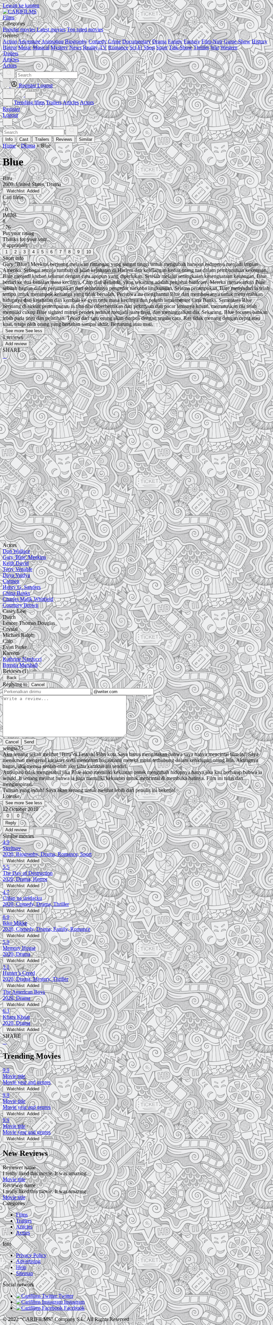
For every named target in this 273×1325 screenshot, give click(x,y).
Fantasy (192, 41)
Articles (71, 102)
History (259, 41)
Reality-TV (95, 47)
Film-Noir (211, 41)
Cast (23, 139)
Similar (85, 139)
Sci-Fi (136, 47)
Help (21, 1267)
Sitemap (24, 1273)
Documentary (136, 41)
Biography (76, 41)
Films (22, 1214)
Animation (52, 41)
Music (24, 47)
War (214, 47)
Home (9, 145)
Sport (161, 47)
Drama (159, 41)
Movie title (14, 1179)
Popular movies (19, 29)
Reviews (64, 139)
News (75, 47)
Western (228, 47)
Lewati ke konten (21, 5)
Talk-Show (180, 47)
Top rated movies (85, 29)
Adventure (29, 41)
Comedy (98, 41)
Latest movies (51, 29)
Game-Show (237, 41)
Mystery (59, 47)
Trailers (54, 102)
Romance (118, 47)
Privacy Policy (31, 1255)
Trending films (29, 102)
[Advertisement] (136, 416)
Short (149, 47)
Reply (10, 822)
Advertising (28, 1261)
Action (10, 41)
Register (11, 109)
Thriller (201, 47)
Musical (41, 47)
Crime (114, 41)
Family (175, 41)
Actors (87, 102)
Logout (10, 115)
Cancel (38, 684)
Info (9, 139)
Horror (10, 47)
